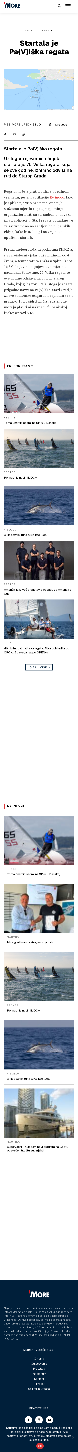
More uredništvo (26, 124)
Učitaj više (37, 667)
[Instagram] (39, 1420)
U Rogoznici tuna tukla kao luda (25, 535)
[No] (73, 1437)
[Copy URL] (23, 135)
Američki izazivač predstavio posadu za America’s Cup (37, 591)
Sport (29, 30)
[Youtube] (49, 1420)
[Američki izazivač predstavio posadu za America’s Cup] (39, 560)
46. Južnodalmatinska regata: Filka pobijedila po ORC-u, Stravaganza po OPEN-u (36, 650)
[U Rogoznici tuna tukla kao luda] (39, 505)
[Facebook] (5, 135)
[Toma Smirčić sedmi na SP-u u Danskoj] (39, 393)
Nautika (13, 937)
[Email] (14, 135)
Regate (47, 30)
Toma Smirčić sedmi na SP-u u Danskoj (30, 423)
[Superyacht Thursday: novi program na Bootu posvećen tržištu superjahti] (39, 1113)
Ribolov (10, 529)
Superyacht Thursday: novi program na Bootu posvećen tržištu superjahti (37, 1148)
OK (40, 1446)
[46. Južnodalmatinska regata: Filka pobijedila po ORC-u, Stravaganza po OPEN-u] (39, 619)
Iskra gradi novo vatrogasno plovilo (30, 942)
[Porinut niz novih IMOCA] (39, 448)
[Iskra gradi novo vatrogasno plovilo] (39, 908)
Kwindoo (57, 197)
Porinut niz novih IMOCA (20, 477)
